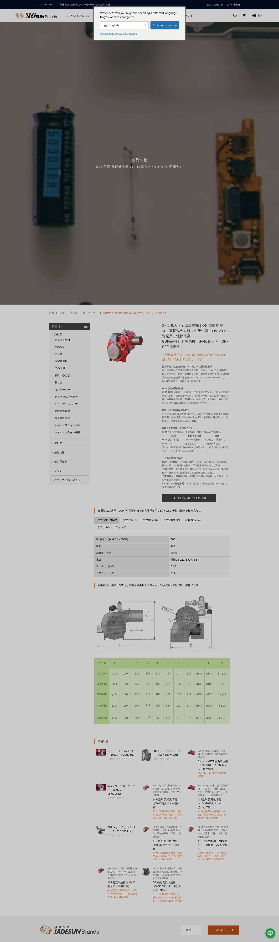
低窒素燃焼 (61, 361)
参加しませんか (215, 4)
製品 (62, 312)
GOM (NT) (167, 443)
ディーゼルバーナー (66, 396)
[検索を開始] (235, 15)
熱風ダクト (61, 346)
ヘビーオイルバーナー (67, 403)
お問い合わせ (233, 4)
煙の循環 (60, 368)
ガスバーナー (90, 312)
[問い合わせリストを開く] (244, 15)
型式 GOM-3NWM (107, 520)
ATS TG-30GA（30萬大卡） (192, 447)
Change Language (165, 25)
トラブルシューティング (111, 527)
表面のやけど (62, 375)
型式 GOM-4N (193, 520)
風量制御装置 (62, 418)
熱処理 (74, 312)
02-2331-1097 (46, 4)
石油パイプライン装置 (67, 425)
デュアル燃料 (62, 339)
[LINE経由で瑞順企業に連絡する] (270, 933)
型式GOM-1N (130, 520)
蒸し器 (58, 382)
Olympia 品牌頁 (186, 451)
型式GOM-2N (150, 520)
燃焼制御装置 (62, 410)
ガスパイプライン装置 (67, 432)
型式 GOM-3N (172, 520)
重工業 (58, 354)
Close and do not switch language (118, 33)
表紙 (51, 312)
